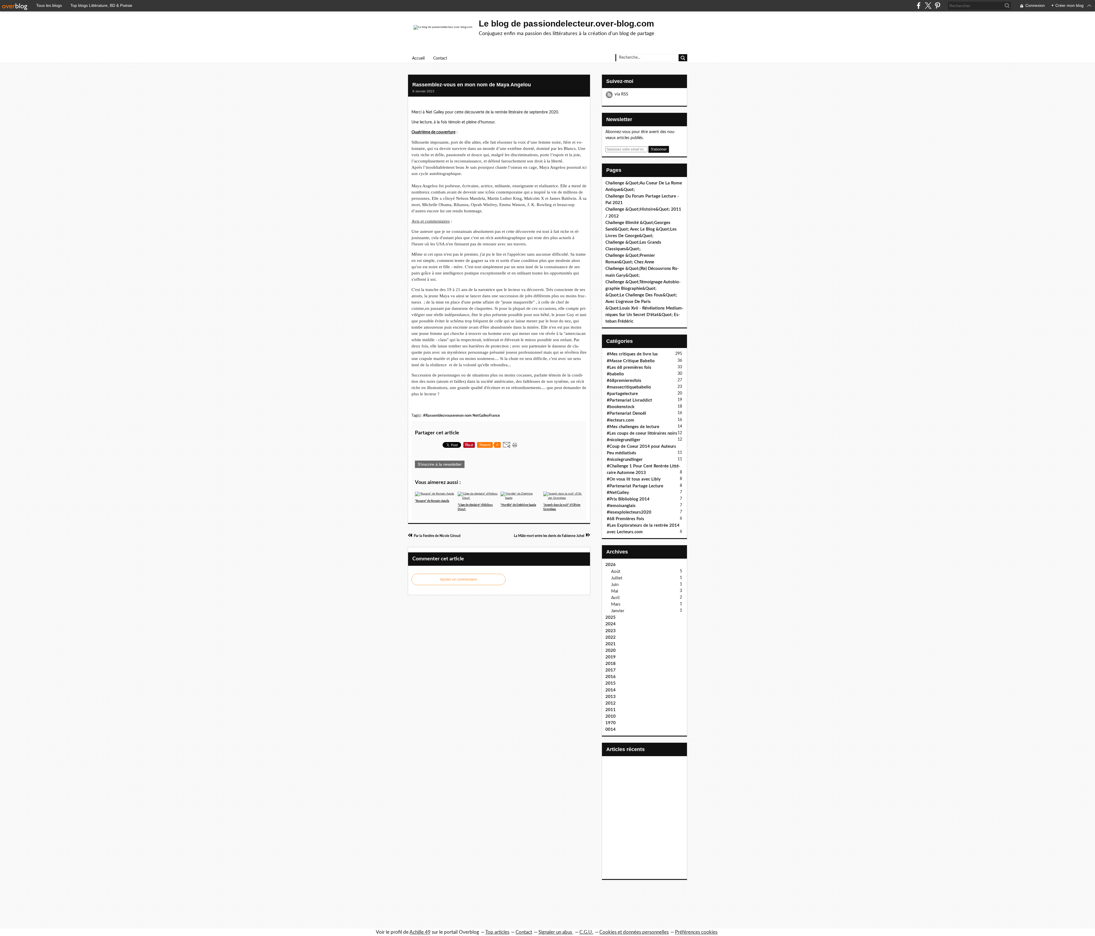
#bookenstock (620, 407)
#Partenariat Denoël (626, 413)
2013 (610, 697)
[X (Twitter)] (928, 5)
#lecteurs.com (620, 420)
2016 (610, 677)
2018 (610, 664)
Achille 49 (420, 932)
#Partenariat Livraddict (629, 400)
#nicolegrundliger (623, 440)
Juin (615, 585)
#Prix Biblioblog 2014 (628, 499)
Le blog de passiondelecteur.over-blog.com (566, 23)
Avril (615, 598)
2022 (610, 637)
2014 (610, 690)
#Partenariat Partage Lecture (635, 486)
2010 (610, 716)
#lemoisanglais (621, 506)
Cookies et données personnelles (634, 932)
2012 (610, 703)
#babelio (615, 374)
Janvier (617, 611)
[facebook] (918, 5)
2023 (610, 631)
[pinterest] (937, 5)
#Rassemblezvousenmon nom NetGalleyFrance (461, 415)
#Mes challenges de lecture (633, 427)
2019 (610, 657)
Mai (614, 591)
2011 (610, 710)
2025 (610, 617)
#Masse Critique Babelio (631, 361)
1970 (610, 723)
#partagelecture (622, 394)
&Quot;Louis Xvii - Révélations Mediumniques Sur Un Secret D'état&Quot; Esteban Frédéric (644, 314)
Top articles (497, 932)
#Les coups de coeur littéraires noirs (642, 433)
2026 (610, 565)
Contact (440, 58)
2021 (610, 644)
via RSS (621, 94)
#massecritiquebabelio (629, 387)
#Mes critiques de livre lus (632, 354)
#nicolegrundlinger (625, 459)
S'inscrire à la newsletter (440, 464)
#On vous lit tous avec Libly (634, 479)
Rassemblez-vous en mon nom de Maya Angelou (471, 85)
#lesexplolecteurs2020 (629, 512)
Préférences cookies (696, 932)
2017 (610, 670)
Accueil (418, 58)
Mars (615, 604)
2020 (610, 650)
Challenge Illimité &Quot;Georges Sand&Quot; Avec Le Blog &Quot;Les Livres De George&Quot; (641, 229)
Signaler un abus (555, 932)
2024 (610, 624)
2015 (610, 683)
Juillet (616, 578)
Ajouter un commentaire (458, 579)
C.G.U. (586, 932)
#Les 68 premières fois (629, 367)
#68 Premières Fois (625, 519)
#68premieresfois (624, 381)
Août (615, 571)
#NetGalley (618, 493)
